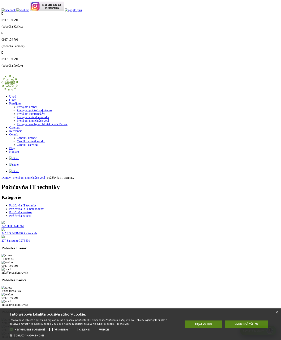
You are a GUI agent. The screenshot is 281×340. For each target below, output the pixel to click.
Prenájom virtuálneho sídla (33, 117)
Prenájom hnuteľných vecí (33, 120)
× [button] (276, 312)
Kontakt (14, 151)
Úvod (12, 96)
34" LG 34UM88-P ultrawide (19, 233)
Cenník (13, 134)
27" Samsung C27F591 (16, 240)
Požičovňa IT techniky (23, 205)
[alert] (140, 324)
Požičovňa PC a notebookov (26, 208)
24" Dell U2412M (13, 226)
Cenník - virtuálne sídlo (31, 141)
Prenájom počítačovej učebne (34, 110)
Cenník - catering (27, 144)
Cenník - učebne (27, 137)
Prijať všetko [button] (203, 324)
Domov (6, 177)
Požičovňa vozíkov (20, 212)
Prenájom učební (27, 106)
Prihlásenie (10, 73)
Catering (14, 127)
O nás (12, 100)
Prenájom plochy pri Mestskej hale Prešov (42, 124)
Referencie (15, 131)
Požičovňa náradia (20, 215)
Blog (12, 148)
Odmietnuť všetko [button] (246, 323)
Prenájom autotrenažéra (31, 113)
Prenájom (15, 103)
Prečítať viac (123, 323)
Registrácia (26, 73)
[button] (94, 335)
